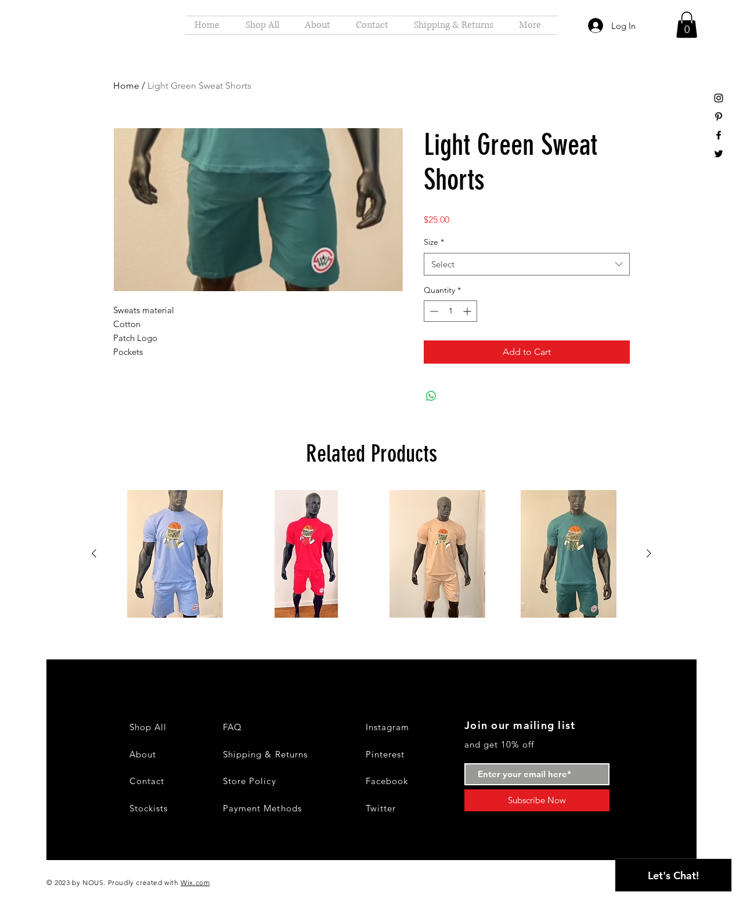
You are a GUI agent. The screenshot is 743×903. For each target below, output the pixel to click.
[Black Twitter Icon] (718, 153)
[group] (371, 553)
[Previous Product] (94, 553)
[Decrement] (432, 311)
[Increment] (468, 311)
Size (434, 242)
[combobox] (527, 264)
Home (126, 85)
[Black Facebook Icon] (718, 135)
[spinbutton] (450, 311)
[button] (687, 25)
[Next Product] (649, 553)
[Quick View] (175, 554)
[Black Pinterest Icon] (718, 116)
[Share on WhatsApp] (431, 396)
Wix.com (195, 882)
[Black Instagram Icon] (718, 98)
